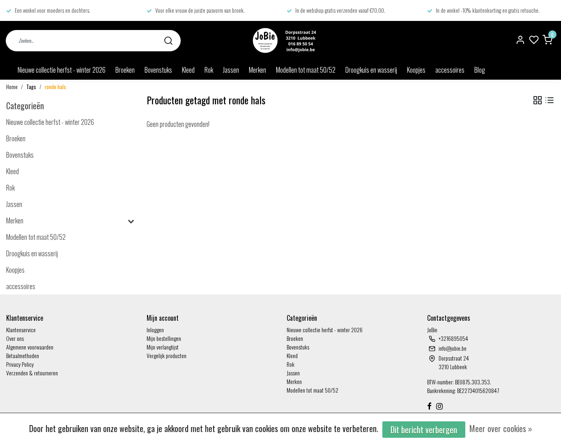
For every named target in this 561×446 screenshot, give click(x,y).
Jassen (231, 70)
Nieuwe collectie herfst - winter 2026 (62, 70)
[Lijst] (549, 100)
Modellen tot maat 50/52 (306, 70)
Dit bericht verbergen (424, 429)
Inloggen (155, 329)
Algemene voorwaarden (29, 347)
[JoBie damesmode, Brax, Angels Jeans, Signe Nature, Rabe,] (283, 40)
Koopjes (416, 70)
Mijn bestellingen (164, 338)
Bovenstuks (158, 70)
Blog (479, 70)
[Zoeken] (168, 40)
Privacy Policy (20, 364)
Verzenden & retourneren (32, 372)
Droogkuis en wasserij (371, 70)
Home (12, 87)
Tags (31, 87)
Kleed (188, 70)
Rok (209, 70)
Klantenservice (21, 329)
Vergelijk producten (166, 355)
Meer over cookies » (500, 428)
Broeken (125, 70)
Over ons (15, 338)
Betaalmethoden (22, 355)
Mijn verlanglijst (163, 347)
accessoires (449, 70)
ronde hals (55, 87)
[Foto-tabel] (537, 100)
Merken (257, 70)
